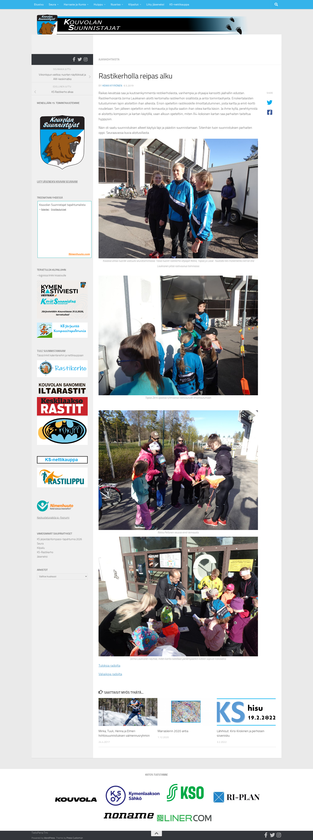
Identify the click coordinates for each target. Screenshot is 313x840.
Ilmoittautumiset (58, 209)
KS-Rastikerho (45, 552)
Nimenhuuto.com (79, 254)
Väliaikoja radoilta (110, 674)
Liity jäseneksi (155, 4)
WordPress (49, 838)
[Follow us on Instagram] (85, 59)
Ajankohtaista (109, 59)
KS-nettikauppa (179, 4)
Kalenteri (45, 209)
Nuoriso (115, 4)
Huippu (98, 4)
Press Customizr (74, 838)
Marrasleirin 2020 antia (173, 731)
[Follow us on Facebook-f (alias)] (74, 59)
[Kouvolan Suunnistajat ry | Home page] (145, 27)
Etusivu (39, 4)
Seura (52, 4)
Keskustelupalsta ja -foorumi (53, 517)
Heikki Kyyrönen (112, 85)
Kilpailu (41, 548)
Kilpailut (133, 4)
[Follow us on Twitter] (80, 59)
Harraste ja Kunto (75, 4)
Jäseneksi (42, 556)
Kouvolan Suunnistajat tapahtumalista (62, 205)
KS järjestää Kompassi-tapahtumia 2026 (59, 539)
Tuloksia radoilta (109, 666)
